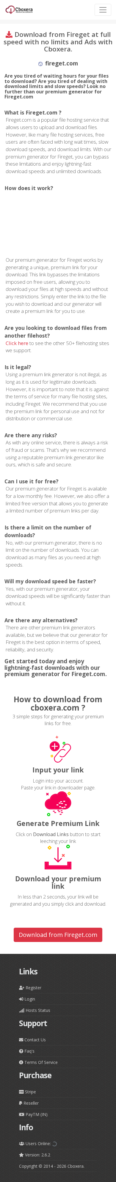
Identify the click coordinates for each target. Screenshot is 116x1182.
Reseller (30, 1103)
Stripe (30, 1092)
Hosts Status (37, 1010)
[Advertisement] (58, 224)
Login (29, 999)
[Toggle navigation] (103, 10)
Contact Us (34, 1040)
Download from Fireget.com (58, 935)
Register (32, 987)
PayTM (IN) (36, 1114)
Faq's (29, 1051)
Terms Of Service (40, 1062)
